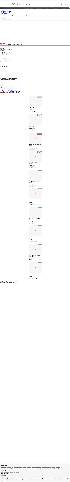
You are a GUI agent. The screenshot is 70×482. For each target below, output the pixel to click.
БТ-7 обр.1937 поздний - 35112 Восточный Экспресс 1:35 (9, 90)
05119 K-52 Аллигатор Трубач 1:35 (34, 200)
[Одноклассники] (1, 48)
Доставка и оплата (29, 8)
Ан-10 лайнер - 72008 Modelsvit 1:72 (34, 219)
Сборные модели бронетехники (7, 11)
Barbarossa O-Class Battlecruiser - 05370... (35, 182)
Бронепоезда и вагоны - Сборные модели (25, 468)
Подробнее (2, 50)
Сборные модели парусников (5, 468)
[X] (3, 48)
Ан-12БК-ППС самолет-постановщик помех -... (33, 237)
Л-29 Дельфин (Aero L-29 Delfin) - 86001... (35, 145)
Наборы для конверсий (12, 469)
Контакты (38, 8)
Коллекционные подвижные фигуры (6, 467)
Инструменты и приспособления (28, 469)
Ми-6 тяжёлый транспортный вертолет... (34, 256)
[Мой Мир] (4, 475)
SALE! (64, 8)
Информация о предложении (6, 19)
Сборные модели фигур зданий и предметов (54, 468)
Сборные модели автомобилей (36, 467)
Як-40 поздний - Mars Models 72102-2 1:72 (34, 274)
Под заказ (30, 259)
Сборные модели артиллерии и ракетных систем (40, 468)
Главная (3, 10)
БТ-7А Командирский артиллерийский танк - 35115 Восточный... (10, 91)
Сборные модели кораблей (56, 467)
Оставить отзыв (4, 18)
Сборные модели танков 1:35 (6, 12)
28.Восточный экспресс (5, 13)
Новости (56, 8)
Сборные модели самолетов (27, 467)
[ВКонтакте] (0, 48)
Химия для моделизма (19, 469)
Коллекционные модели (4, 469)
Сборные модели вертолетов (46, 467)
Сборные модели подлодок (14, 468)
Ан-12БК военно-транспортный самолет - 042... (35, 126)
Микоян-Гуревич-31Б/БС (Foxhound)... (33, 163)
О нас (47, 8)
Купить (35, 111)
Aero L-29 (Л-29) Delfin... (33, 107)
